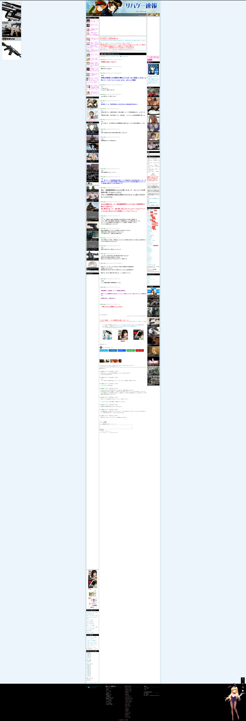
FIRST (149, 233)
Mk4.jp (150, 211)
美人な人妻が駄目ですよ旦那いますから (108, 37)
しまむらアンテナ (128, 690)
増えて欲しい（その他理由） (153, 165)
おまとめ (126, 708)
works (93, 109)
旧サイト (97, 120)
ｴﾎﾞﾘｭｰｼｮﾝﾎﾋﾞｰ (152, 229)
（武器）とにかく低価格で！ (92, 640)
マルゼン (149, 277)
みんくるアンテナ (128, 697)
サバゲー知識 (89, 623)
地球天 (150, 215)
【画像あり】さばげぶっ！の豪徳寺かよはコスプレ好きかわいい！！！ (94, 75)
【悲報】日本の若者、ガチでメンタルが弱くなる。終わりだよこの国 (153, 83)
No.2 (100, 377)
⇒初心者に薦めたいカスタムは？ (152, 202)
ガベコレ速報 (108, 702)
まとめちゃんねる (128, 689)
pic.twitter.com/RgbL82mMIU (131, 326)
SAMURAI (149, 239)
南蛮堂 (149, 259)
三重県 (88, 670)
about (92, 14)
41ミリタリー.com (152, 213)
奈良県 (88, 674)
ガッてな (126, 693)
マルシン (149, 278)
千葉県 (88, 653)
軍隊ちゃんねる (109, 694)
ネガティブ (89, 620)
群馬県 (88, 655)
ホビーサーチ (150, 238)
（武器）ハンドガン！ (90, 645)
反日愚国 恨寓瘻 (109, 704)
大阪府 (88, 673)
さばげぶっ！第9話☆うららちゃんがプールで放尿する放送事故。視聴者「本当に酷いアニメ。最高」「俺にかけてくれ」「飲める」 (93, 88)
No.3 (100, 383)
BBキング (149, 247)
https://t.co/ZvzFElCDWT (120, 326)
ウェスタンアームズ (151, 279)
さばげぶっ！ (89, 632)
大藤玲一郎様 (89, 109)
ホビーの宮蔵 (150, 258)
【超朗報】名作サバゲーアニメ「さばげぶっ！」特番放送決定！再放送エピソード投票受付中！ (93, 34)
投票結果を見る (153, 175)
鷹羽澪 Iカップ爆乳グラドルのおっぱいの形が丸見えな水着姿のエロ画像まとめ (116, 43)
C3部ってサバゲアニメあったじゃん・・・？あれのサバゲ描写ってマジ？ (94, 21)
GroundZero (151, 227)
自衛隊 (88, 630)
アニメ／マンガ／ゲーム (91, 627)
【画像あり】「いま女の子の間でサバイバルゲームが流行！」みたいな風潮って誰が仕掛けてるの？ (93, 70)
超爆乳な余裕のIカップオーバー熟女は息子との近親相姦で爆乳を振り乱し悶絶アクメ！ (117, 49)
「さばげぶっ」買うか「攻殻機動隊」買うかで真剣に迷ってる (94, 29)
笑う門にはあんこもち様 (91, 120)
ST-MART (149, 257)
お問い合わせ (98, 14)
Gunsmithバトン (150, 243)
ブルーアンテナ (128, 702)
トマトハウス (150, 252)
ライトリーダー (128, 717)
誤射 (125, 56)
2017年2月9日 (119, 327)
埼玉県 (88, 656)
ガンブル (149, 255)
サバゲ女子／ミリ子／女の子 (92, 617)
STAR (149, 282)
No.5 (100, 397)
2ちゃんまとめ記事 (104, 51)
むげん (149, 254)
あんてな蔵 (127, 704)
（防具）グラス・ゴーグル (91, 647)
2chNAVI (126, 710)
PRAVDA (149, 251)
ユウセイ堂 (151, 216)
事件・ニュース (89, 625)
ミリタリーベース (152, 210)
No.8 (100, 415)
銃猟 (124, 56)
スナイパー (149, 262)
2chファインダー (128, 705)
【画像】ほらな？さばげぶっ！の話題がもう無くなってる (94, 39)
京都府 (88, 672)
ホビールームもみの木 (151, 240)
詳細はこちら (150, 59)
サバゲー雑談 (89, 628)
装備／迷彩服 (89, 621)
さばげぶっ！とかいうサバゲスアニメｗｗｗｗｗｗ (94, 55)
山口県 (88, 676)
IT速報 (107, 689)
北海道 (88, 660)
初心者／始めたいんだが (91, 612)
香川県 (88, 679)
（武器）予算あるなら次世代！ (92, 643)
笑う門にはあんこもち (110, 697)
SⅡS (148, 281)
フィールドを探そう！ (90, 638)
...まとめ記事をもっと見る (93, 271)
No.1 (100, 371)
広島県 (88, 675)
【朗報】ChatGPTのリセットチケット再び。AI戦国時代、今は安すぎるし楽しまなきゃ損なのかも (153, 79)
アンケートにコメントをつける (153, 183)
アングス (149, 261)
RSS (145, 689)
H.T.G (150, 219)
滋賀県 (88, 671)
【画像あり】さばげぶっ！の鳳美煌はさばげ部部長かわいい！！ (94, 50)
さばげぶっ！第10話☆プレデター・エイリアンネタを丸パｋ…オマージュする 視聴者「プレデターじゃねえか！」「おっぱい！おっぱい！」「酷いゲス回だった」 (93, 81)
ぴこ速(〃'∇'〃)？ (109, 701)
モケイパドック (150, 232)
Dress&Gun (150, 230)
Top (88, 14)
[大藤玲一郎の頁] (153, 14)
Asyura (150, 212)
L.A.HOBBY (150, 237)
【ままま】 (127, 709)
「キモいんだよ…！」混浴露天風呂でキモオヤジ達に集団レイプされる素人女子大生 (117, 47)
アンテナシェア (128, 712)
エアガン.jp (150, 260)
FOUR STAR (150, 236)
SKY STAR (151, 228)
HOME (100, 51)
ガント (149, 246)
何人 (122, 56)
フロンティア (150, 256)
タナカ (149, 280)
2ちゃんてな (127, 716)
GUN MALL (150, 248)
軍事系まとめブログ (109, 698)
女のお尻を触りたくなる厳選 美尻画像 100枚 (109, 38)
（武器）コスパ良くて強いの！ (92, 642)
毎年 (127, 56)
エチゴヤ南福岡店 (151, 235)
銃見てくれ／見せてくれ (91, 615)
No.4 (100, 388)
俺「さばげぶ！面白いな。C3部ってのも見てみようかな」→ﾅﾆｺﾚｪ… (94, 59)
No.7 (100, 409)
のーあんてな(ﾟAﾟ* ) (128, 701)
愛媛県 (88, 680)
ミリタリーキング (151, 242)
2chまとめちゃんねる (129, 698)
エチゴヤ (149, 234)
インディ (149, 263)
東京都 (88, 657)
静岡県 (88, 669)
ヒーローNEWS (109, 700)
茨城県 (88, 654)
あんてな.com (127, 713)
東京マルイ (149, 276)
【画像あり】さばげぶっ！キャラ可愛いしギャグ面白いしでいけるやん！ (94, 93)
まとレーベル (108, 690)
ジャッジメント (153, 245)
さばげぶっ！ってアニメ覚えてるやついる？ (94, 25)
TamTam (149, 241)
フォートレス (150, 244)
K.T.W (149, 284)
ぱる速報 (107, 693)
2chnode (126, 714)
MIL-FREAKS (152, 218)
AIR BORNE (150, 231)
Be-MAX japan (150, 250)
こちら (154, 267)
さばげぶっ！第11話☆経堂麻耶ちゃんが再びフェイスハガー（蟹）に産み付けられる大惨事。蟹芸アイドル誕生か (93, 64)
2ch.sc (106, 344)
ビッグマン (151, 217)
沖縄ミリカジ (150, 249)
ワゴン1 (150, 214)
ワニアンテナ (127, 706)
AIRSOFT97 (151, 226)
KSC (148, 283)
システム (149, 253)
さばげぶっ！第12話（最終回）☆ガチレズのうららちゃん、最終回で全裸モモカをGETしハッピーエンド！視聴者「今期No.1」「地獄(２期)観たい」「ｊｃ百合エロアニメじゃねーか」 (93, 45)
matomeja (127, 694)
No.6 (100, 404)
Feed (105, 14)
